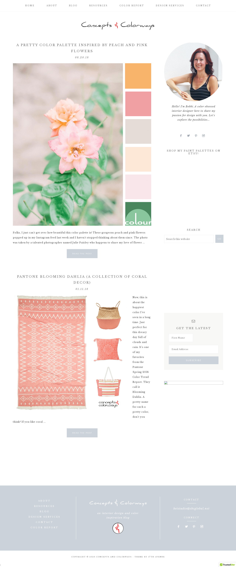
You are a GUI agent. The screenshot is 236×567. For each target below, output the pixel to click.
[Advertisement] (191, 193)
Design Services (44, 517)
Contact (44, 522)
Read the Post (82, 253)
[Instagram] (205, 135)
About (44, 501)
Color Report (44, 527)
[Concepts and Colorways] (118, 25)
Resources (44, 506)
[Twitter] (190, 135)
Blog (44, 511)
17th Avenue (156, 557)
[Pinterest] (197, 135)
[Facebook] (182, 135)
